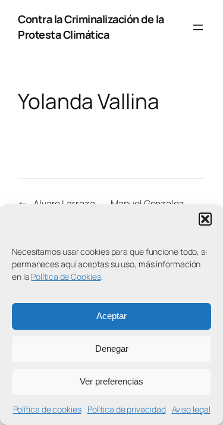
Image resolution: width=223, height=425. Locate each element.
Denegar (111, 348)
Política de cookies (47, 409)
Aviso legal (191, 409)
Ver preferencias (111, 381)
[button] (205, 219)
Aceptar (111, 316)
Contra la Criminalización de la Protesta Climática (91, 27)
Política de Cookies (65, 276)
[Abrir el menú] (198, 27)
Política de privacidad (126, 409)
